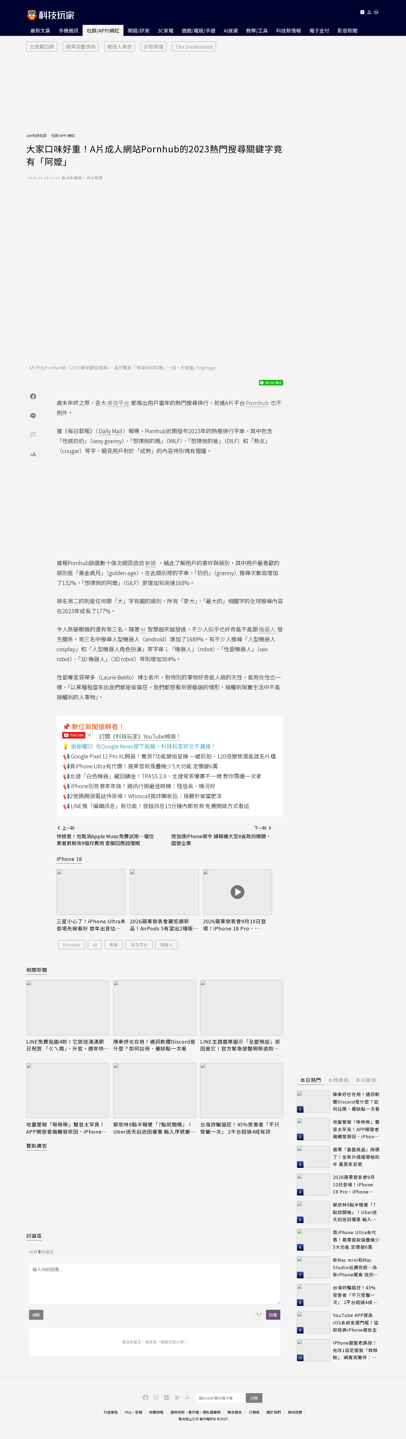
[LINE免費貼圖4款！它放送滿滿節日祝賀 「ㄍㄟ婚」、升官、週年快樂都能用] (67, 1007)
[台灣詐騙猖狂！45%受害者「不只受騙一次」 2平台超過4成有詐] (241, 1090)
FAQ (128, 1412)
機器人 (166, 945)
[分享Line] (33, 416)
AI (95, 945)
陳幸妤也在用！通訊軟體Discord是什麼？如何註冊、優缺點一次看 (154, 1045)
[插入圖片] (259, 1315)
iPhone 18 (69, 858)
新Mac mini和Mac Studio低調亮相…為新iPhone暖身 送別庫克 (355, 1267)
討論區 (34, 1235)
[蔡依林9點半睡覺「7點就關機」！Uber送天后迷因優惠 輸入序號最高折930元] (154, 1090)
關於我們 (274, 1412)
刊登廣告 (111, 1412)
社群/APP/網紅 (103, 30)
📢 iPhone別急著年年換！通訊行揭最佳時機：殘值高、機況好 (139, 786)
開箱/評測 (138, 30)
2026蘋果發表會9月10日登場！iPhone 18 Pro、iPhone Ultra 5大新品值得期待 (237, 925)
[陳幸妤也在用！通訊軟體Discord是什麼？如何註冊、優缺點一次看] (154, 1007)
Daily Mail (110, 431)
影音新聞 (347, 30)
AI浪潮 (231, 30)
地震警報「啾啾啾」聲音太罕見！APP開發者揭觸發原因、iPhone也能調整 (66, 1128)
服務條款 (177, 1412)
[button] (369, 13)
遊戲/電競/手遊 (198, 30)
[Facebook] (145, 1397)
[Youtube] (362, 13)
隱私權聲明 (212, 1412)
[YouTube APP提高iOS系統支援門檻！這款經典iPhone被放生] (313, 1322)
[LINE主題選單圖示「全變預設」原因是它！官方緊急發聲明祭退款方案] (241, 1007)
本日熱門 (310, 1079)
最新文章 (40, 30)
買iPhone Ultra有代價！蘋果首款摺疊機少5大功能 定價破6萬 (356, 1239)
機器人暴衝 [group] (119, 46)
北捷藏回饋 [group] (41, 46)
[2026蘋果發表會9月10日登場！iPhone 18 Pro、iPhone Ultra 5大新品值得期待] (237, 892)
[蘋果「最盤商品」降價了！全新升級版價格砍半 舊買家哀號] (313, 1157)
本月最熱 (365, 1079)
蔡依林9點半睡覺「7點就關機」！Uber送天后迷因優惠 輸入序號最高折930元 (154, 1128)
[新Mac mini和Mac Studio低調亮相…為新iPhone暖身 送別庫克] (313, 1267)
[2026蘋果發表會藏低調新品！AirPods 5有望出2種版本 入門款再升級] (164, 892)
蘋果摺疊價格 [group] (81, 46)
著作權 (193, 1412)
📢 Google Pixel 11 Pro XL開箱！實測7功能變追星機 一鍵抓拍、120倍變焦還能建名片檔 (169, 756)
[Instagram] (155, 1397)
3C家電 (165, 30)
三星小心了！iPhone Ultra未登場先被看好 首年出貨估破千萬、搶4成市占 (91, 925)
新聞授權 (156, 1412)
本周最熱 (338, 1079)
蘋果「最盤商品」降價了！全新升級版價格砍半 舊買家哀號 (356, 1156)
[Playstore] (176, 1397)
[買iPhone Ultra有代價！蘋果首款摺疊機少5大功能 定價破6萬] (313, 1240)
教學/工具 (257, 30)
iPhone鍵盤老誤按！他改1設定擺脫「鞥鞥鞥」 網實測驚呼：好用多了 (355, 1350)
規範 (36, 1315)
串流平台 (139, 945)
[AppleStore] (187, 1397)
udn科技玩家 (36, 135)
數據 (114, 945)
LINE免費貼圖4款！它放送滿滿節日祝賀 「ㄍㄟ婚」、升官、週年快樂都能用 (67, 1045)
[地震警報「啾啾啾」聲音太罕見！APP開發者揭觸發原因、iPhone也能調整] (67, 1090)
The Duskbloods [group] (194, 46)
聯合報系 (235, 1412)
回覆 (273, 1315)
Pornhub (71, 945)
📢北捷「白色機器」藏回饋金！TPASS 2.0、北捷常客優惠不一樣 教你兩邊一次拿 (162, 776)
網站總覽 (295, 1412)
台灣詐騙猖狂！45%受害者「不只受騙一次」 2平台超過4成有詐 (240, 1128)
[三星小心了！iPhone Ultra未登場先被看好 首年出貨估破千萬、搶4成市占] (91, 892)
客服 (138, 1412)
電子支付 (319, 30)
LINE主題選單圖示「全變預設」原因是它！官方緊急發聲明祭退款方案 (240, 1045)
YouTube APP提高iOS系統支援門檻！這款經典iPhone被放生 (356, 1322)
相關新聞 (36, 969)
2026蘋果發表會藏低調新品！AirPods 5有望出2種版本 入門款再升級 (164, 925)
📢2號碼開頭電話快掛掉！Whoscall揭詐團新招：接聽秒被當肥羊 (142, 796)
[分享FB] (33, 396)
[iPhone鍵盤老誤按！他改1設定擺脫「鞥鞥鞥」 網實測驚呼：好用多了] (313, 1350)
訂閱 (254, 1398)
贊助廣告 (36, 1145)
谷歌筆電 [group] (154, 46)
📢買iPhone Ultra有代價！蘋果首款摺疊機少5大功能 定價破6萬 (140, 766)
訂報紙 (254, 1412)
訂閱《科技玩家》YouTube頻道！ (140, 736)
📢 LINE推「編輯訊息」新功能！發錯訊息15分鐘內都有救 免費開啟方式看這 (156, 806)
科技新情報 (288, 30)
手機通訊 (68, 30)
